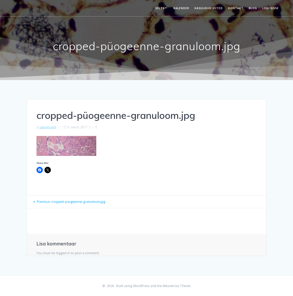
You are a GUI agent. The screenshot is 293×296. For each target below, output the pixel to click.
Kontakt (235, 8)
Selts (159, 8)
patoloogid (47, 127)
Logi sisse (270, 8)
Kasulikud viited (209, 8)
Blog (253, 8)
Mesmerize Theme (177, 286)
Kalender (181, 8)
